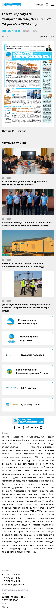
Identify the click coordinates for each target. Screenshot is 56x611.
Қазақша (38, 4)
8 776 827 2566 (10, 600)
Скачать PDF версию (14, 131)
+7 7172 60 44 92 (11, 574)
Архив (16, 31)
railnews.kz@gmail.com (13, 584)
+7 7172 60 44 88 (11, 578)
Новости (6, 31)
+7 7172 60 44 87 (11, 581)
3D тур (5, 607)
